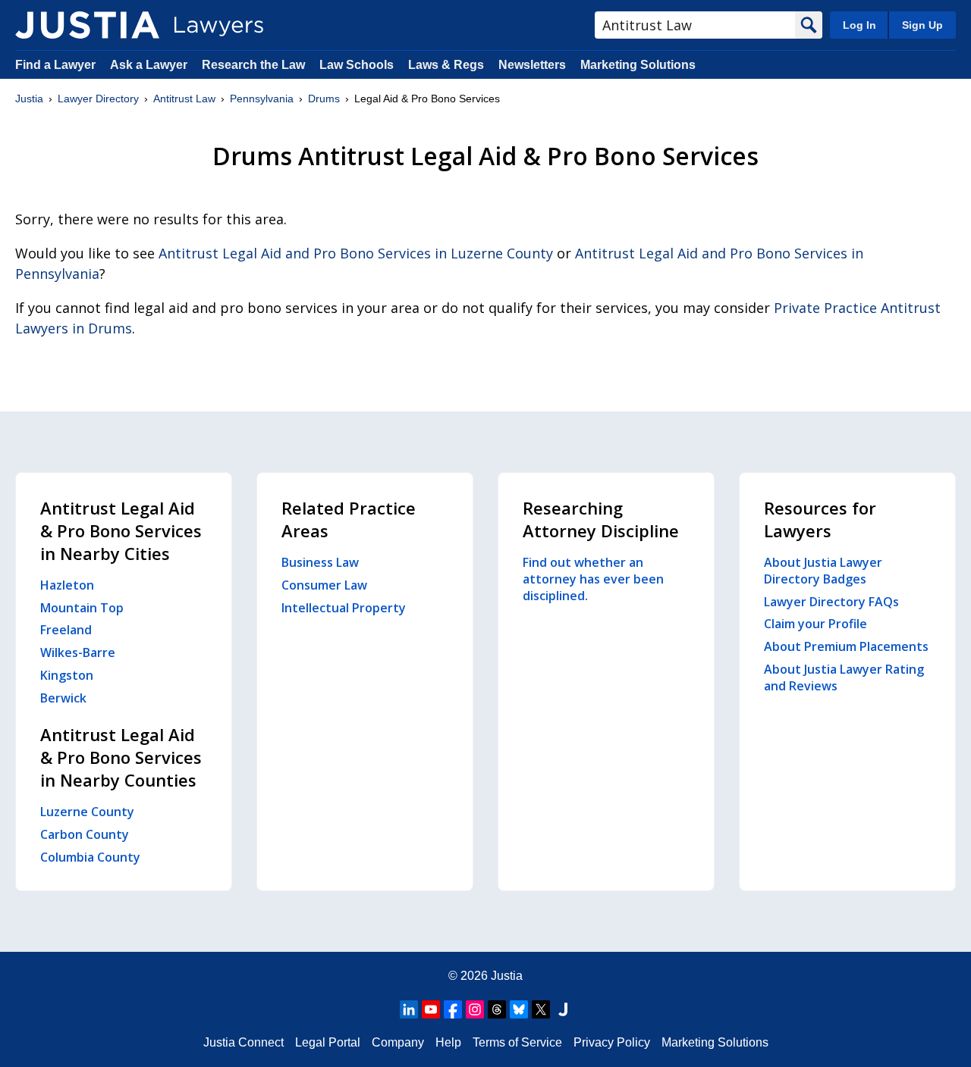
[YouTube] (431, 1009)
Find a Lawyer (55, 64)
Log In (859, 25)
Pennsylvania (262, 98)
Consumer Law (324, 585)
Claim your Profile (815, 623)
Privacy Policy (611, 1042)
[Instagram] (475, 1009)
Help (448, 1042)
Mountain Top (82, 607)
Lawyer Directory (98, 98)
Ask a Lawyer (150, 64)
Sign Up (922, 25)
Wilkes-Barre (77, 652)
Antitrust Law (184, 98)
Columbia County (90, 857)
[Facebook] (453, 1009)
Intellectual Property (343, 607)
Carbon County (84, 834)
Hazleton (67, 585)
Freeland (66, 629)
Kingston (66, 675)
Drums (324, 98)
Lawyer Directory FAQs (831, 601)
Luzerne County (87, 811)
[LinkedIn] (409, 1009)
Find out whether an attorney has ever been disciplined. (593, 579)
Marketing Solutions (638, 64)
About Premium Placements (846, 646)
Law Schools (356, 64)
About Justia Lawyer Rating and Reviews (844, 677)
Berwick (63, 698)
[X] (541, 1009)
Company (398, 1042)
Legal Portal (327, 1042)
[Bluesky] (519, 1009)
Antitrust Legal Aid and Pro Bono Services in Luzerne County (356, 253)
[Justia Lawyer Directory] (87, 25)
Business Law (320, 562)
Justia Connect (243, 1042)
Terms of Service (517, 1042)
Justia (29, 98)
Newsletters (532, 64)
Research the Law (253, 64)
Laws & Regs (446, 64)
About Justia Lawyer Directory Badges (823, 570)
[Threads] (497, 1009)
